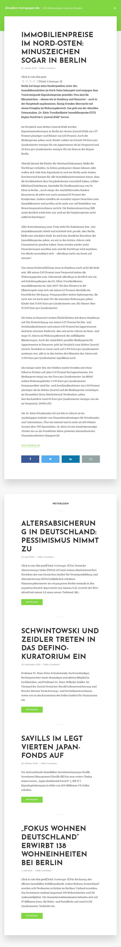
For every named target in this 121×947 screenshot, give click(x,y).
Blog (62, 8)
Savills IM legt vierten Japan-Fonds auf (52, 747)
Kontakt (74, 8)
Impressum (87, 8)
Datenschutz (103, 8)
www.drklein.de (30, 445)
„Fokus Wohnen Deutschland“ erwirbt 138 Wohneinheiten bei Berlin (54, 846)
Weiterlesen (32, 602)
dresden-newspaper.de (22, 8)
